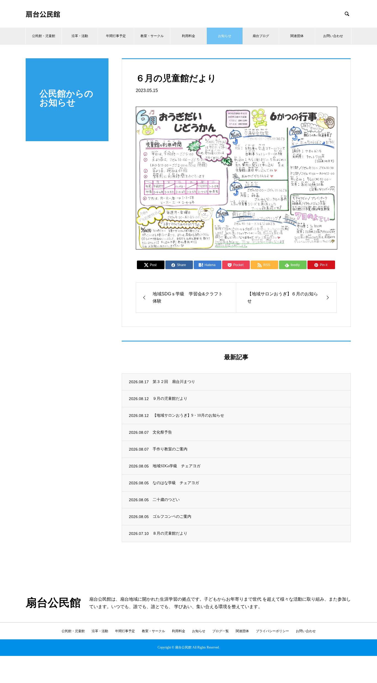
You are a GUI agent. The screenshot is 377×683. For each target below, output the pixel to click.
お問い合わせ (333, 36)
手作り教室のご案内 (170, 449)
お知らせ (224, 36)
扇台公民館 (43, 13)
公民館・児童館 (43, 36)
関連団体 (297, 36)
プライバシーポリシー (272, 631)
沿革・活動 (79, 36)
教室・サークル (152, 36)
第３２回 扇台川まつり (174, 382)
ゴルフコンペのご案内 (172, 516)
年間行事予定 (116, 36)
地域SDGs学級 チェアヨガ (176, 466)
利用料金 (188, 36)
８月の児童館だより (170, 533)
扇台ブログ (261, 36)
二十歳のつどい (166, 500)
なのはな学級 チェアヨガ (176, 483)
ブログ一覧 (220, 631)
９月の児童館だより (170, 398)
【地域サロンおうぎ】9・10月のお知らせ (188, 415)
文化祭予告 (162, 432)
